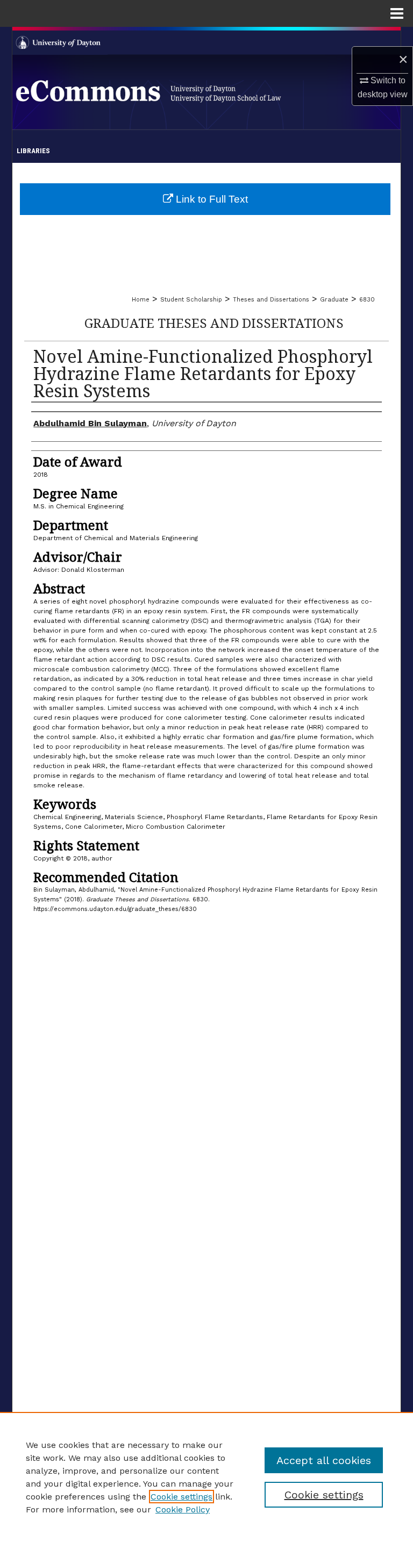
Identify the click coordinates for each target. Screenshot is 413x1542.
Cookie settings (181, 1496)
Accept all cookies (323, 1460)
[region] (206, 1477)
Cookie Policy (182, 1509)
